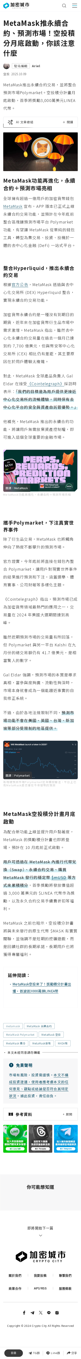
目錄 (13, 1353)
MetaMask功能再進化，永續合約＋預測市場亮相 (40, 1319)
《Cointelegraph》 (45, 383)
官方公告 (20, 284)
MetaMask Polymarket (20, 1034)
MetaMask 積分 (15, 1043)
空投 (6, 74)
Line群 (55, 1353)
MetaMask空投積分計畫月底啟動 (30, 1347)
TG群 (36, 1353)
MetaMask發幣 (41, 1043)
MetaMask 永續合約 (39, 1026)
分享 (74, 1353)
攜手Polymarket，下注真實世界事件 (39, 1337)
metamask (13, 1026)
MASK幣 (63, 1043)
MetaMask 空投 (51, 1034)
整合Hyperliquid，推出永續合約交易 (40, 1328)
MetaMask (12, 206)
